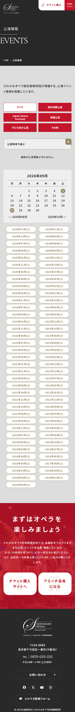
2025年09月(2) (21, 272)
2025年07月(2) (54, 272)
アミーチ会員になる (55, 583)
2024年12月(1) (54, 293)
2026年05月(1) (21, 250)
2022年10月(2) (54, 371)
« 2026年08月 (18, 217)
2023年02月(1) (54, 357)
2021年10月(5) (21, 406)
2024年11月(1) (21, 300)
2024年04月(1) (21, 314)
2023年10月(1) (54, 328)
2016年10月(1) (21, 470)
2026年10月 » (56, 217)
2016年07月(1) (54, 477)
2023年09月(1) (21, 335)
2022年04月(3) (21, 392)
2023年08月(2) (54, 335)
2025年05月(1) (54, 279)
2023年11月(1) (21, 328)
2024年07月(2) (21, 307)
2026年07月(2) (21, 243)
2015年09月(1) (21, 484)
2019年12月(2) (21, 428)
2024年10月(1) (54, 300)
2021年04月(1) (21, 421)
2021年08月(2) (21, 413)
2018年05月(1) (54, 456)
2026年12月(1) (21, 229)
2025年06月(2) (21, 279)
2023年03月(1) (21, 357)
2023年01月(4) (21, 364)
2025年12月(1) (54, 257)
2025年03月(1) (54, 286)
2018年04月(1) (21, 463)
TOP (6, 60)
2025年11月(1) (21, 264)
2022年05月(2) (54, 385)
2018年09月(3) (21, 449)
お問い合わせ (37, 675)
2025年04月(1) (21, 286)
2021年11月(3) (54, 399)
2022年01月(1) (54, 392)
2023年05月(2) (21, 350)
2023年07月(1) (21, 342)
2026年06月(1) (54, 243)
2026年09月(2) (54, 236)
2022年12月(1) (54, 364)
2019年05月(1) (21, 442)
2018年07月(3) (54, 449)
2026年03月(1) (21, 257)
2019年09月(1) (54, 428)
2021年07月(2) (54, 413)
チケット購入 (54, 5)
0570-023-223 (41, 657)
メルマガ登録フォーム (37, 698)
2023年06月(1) (54, 342)
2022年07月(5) (54, 378)
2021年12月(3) (21, 399)
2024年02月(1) (21, 321)
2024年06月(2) (54, 307)
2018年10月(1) (54, 442)
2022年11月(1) (21, 371)
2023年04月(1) (54, 350)
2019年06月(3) (54, 435)
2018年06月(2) (21, 456)
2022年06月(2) (21, 385)
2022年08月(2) (21, 378)
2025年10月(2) (54, 264)
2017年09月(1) (54, 463)
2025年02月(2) (21, 293)
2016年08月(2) (21, 477)
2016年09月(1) (54, 470)
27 (12, 210)
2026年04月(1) (54, 250)
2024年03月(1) (54, 314)
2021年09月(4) (54, 406)
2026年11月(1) (54, 229)
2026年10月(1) (21, 236)
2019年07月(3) (21, 435)
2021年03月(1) (54, 421)
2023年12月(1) (54, 321)
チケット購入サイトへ (20, 583)
